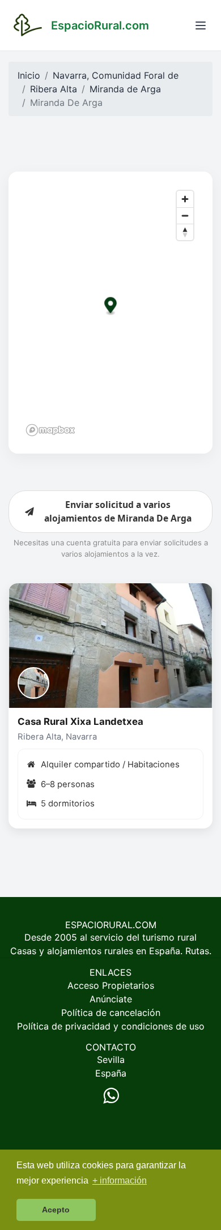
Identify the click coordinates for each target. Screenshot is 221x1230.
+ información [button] (119, 1180)
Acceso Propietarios (110, 985)
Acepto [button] (56, 1209)
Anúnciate (111, 999)
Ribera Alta (53, 89)
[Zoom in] (185, 199)
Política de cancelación (110, 1012)
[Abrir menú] (200, 25)
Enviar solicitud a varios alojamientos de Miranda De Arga (118, 511)
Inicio (29, 75)
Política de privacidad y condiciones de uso (111, 1026)
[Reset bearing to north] (185, 232)
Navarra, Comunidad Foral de (115, 75)
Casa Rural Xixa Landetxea (80, 721)
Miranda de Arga (125, 89)
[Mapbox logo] (50, 430)
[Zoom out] (185, 215)
